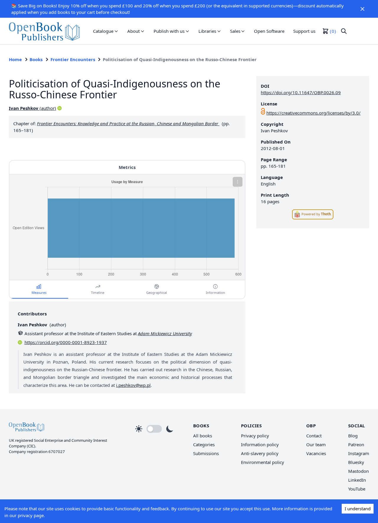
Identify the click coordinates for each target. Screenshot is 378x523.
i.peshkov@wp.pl (133, 385)
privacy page (31, 515)
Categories (204, 444)
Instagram (358, 453)
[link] (44, 31)
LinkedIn (357, 480)
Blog (353, 436)
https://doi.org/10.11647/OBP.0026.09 (301, 92)
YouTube (356, 489)
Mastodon (358, 471)
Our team (316, 444)
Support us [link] (304, 31)
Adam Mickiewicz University (165, 333)
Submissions (206, 453)
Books (36, 59)
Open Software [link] (269, 31)
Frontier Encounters (72, 59)
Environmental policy (262, 462)
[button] (362, 8)
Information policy (260, 444)
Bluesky (356, 462)
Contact (314, 436)
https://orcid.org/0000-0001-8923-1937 (66, 342)
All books (202, 436)
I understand (358, 508)
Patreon (356, 444)
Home (15, 59)
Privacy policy (255, 436)
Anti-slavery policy (259, 453)
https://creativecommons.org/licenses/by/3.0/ (313, 113)
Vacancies (316, 453)
